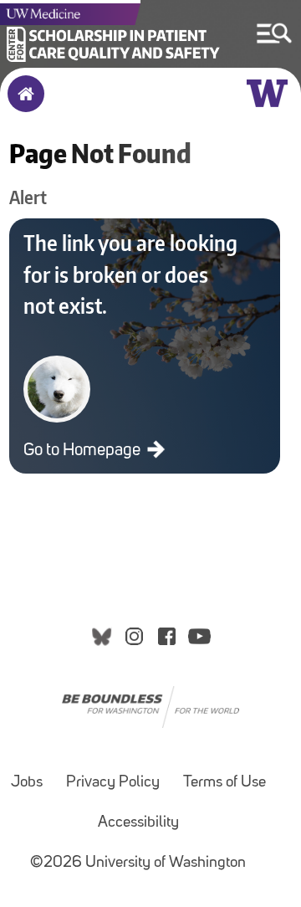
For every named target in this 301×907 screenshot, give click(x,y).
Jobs (27, 783)
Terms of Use (224, 783)
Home (22, 104)
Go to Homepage (83, 450)
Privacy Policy (113, 783)
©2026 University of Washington (138, 863)
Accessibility (138, 823)
